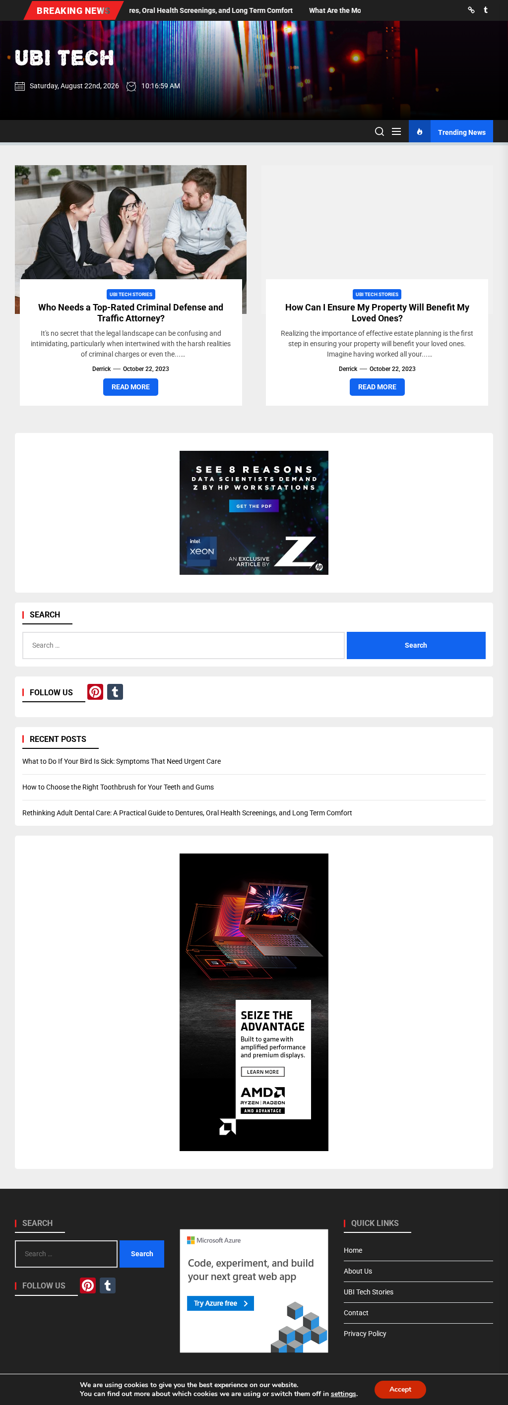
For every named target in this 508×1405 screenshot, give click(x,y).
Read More (131, 387)
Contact (356, 1313)
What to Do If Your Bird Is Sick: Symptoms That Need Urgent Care (121, 761)
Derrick (101, 369)
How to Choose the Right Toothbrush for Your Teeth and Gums (118, 787)
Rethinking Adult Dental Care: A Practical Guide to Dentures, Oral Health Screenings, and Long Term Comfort (187, 813)
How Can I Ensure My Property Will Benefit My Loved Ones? (377, 312)
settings (343, 1394)
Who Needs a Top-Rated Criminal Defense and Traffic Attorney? (130, 312)
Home (353, 1250)
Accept (400, 1389)
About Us (358, 1271)
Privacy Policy (365, 1334)
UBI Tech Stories (131, 294)
